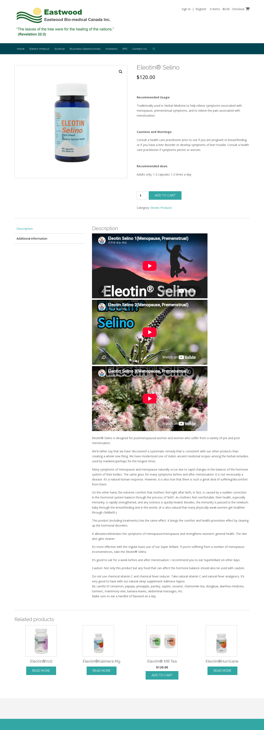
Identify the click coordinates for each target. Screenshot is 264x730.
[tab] (49, 228)
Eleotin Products (161, 208)
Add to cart (165, 195)
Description (24, 228)
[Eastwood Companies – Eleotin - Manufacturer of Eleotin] (66, 21)
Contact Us (140, 48)
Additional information (31, 238)
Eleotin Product (39, 48)
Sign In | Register (194, 9)
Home (21, 48)
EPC (125, 48)
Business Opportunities (85, 48)
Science (59, 48)
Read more (41, 671)
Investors (112, 48)
